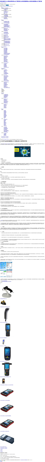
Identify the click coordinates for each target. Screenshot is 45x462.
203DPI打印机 (5, 17)
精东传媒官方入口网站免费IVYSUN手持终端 (6, 10)
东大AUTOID (5, 82)
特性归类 (2, 47)
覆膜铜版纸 (5, 122)
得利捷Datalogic (5, 77)
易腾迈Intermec (5, 79)
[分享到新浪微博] (2, 460)
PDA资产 (2, 220)
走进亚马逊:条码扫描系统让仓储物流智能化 (6, 281)
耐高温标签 (5, 111)
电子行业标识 (5, 129)
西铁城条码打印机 (6, 102)
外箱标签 (5, 116)
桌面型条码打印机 (6, 95)
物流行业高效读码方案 (6, 33)
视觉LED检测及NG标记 (6, 44)
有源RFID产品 (3, 90)
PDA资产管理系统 (6, 34)
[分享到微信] (4, 460)
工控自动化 (2, 20)
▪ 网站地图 (1, 451)
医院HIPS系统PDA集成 (6, 29)
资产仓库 (8, 139)
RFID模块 (2, 89)
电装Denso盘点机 (6, 75)
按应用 (2, 109)
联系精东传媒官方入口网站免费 (4, 137)
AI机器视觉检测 (3, 43)
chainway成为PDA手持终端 (7, 87)
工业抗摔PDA (5, 69)
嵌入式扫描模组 (5, 51)
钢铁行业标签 (5, 131)
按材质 (2, 118)
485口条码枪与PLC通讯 (6, 21)
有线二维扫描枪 (5, 49)
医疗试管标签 (5, 115)
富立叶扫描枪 (5, 66)
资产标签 (5, 110)
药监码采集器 (5, 71)
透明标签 (5, 120)
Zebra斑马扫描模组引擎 (6, 54)
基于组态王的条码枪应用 (6, 22)
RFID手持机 (5, 72)
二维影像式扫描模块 (6, 16)
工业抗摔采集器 (5, 12)
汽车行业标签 (5, 127)
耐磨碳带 (5, 134)
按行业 (2, 126)
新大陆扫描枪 (5, 65)
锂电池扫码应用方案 (6, 37)
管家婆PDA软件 (5, 30)
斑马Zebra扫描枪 (6, 55)
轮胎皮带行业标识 (6, 128)
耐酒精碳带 (5, 135)
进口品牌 (2, 98)
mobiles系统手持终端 (6, 73)
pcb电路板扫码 (3, 40)
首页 (1, 7)
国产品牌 (2, 81)
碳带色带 (2, 132)
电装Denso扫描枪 (6, 59)
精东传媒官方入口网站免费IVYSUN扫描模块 (6, 14)
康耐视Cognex (5, 57)
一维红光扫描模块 (6, 15)
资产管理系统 (19, 144)
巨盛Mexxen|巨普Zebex (6, 67)
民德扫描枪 (5, 64)
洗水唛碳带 (5, 133)
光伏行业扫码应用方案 (6, 36)
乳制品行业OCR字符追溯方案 (7, 38)
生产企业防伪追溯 (6, 24)
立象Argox (5, 106)
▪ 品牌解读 (1, 449)
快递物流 (2, 31)
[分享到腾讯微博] (3, 460)
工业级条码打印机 (6, 94)
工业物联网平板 (5, 70)
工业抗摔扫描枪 (5, 52)
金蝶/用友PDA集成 (6, 28)
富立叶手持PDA (5, 85)
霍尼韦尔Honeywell (6, 56)
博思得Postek (5, 105)
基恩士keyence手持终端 (6, 80)
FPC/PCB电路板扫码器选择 (7, 42)
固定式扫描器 (5, 50)
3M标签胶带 (5, 125)
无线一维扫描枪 (5, 48)
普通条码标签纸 (5, 119)
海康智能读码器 (5, 63)
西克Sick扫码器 (5, 61)
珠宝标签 (5, 117)
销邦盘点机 (5, 86)
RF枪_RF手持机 (5, 13)
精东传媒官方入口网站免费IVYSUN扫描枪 (6, 8)
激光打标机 (5, 97)
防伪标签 (5, 113)
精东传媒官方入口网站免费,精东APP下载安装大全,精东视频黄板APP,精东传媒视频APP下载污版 (21, 1)
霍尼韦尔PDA (5, 78)
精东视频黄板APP (3, 68)
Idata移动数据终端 (6, 84)
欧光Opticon (5, 58)
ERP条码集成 (2, 27)
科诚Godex (5, 104)
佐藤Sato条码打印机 (6, 101)
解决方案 (5, 139)
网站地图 (1, 461)
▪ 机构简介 (1, 450)
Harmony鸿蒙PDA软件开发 (7, 45)
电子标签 (2, 91)
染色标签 (5, 124)
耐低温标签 (5, 112)
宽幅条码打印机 (5, 96)
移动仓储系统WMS (6, 35)
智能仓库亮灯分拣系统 (6, 26)
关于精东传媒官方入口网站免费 (4, 136)
